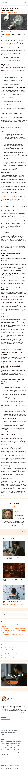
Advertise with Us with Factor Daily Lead (11, 745)
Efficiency (8, 34)
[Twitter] (5, 31)
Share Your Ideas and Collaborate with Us (11, 743)
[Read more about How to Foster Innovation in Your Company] (14, 592)
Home (2, 739)
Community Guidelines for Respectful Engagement (13, 749)
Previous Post (4, 531)
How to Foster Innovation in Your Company (12, 602)
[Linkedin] (10, 31)
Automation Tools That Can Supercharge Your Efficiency (13, 628)
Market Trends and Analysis (7, 655)
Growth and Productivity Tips (8, 12)
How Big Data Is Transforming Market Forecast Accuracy (13, 638)
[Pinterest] (7, 31)
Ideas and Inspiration (6, 651)
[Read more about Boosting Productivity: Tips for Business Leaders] (14, 570)
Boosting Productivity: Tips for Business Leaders (13, 579)
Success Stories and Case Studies (8, 657)
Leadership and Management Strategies (10, 653)
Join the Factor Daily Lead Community (10, 747)
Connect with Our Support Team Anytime (11, 752)
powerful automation (8, 196)
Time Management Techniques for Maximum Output (12, 557)
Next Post (24, 531)
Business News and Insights (7, 647)
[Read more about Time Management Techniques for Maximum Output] (14, 548)
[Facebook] (2, 31)
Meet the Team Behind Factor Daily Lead (11, 741)
